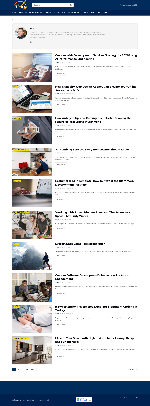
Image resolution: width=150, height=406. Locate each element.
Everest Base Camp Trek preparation (80, 243)
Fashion (48, 13)
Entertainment (35, 13)
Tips (98, 13)
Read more (61, 73)
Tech (92, 13)
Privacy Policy (124, 398)
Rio (58, 62)
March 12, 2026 (66, 62)
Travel (105, 13)
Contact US (134, 398)
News (64, 13)
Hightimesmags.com (18, 400)
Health (56, 13)
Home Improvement (21, 149)
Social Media (73, 13)
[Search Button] (71, 5)
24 (27, 369)
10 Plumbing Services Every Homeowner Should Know (92, 149)
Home (14, 13)
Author (20, 20)
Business (23, 13)
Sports (84, 13)
